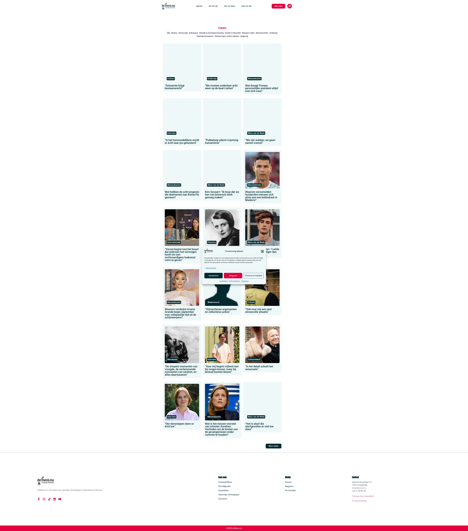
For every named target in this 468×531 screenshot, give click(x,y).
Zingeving (244, 36)
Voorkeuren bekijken (253, 276)
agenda (199, 6)
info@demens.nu (359, 488)
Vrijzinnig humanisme (205, 36)
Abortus (174, 33)
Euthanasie (193, 33)
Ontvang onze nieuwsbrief (363, 496)
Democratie (183, 33)
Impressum (245, 281)
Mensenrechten (262, 33)
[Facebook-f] (38, 499)
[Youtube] (59, 499)
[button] (262, 251)
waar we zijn (246, 6)
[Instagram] (44, 499)
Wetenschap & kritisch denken (227, 36)
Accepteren (213, 276)
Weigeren (233, 276)
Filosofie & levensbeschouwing (211, 33)
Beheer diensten (211, 268)
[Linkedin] (54, 499)
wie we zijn (213, 6)
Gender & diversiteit (233, 33)
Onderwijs (273, 33)
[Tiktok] (49, 499)
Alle (168, 33)
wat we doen (229, 6)
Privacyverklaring (234, 281)
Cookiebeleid (223, 281)
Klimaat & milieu (248, 33)
